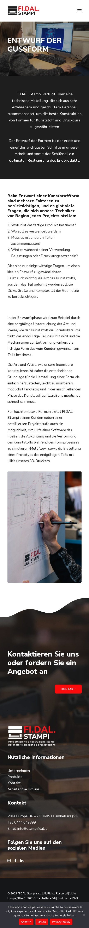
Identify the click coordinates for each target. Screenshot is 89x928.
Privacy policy (61, 921)
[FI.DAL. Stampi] (23, 11)
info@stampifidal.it (32, 828)
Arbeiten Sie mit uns (23, 789)
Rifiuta (41, 921)
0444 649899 (25, 822)
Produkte (15, 776)
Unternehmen (18, 770)
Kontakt (68, 689)
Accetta (26, 921)
